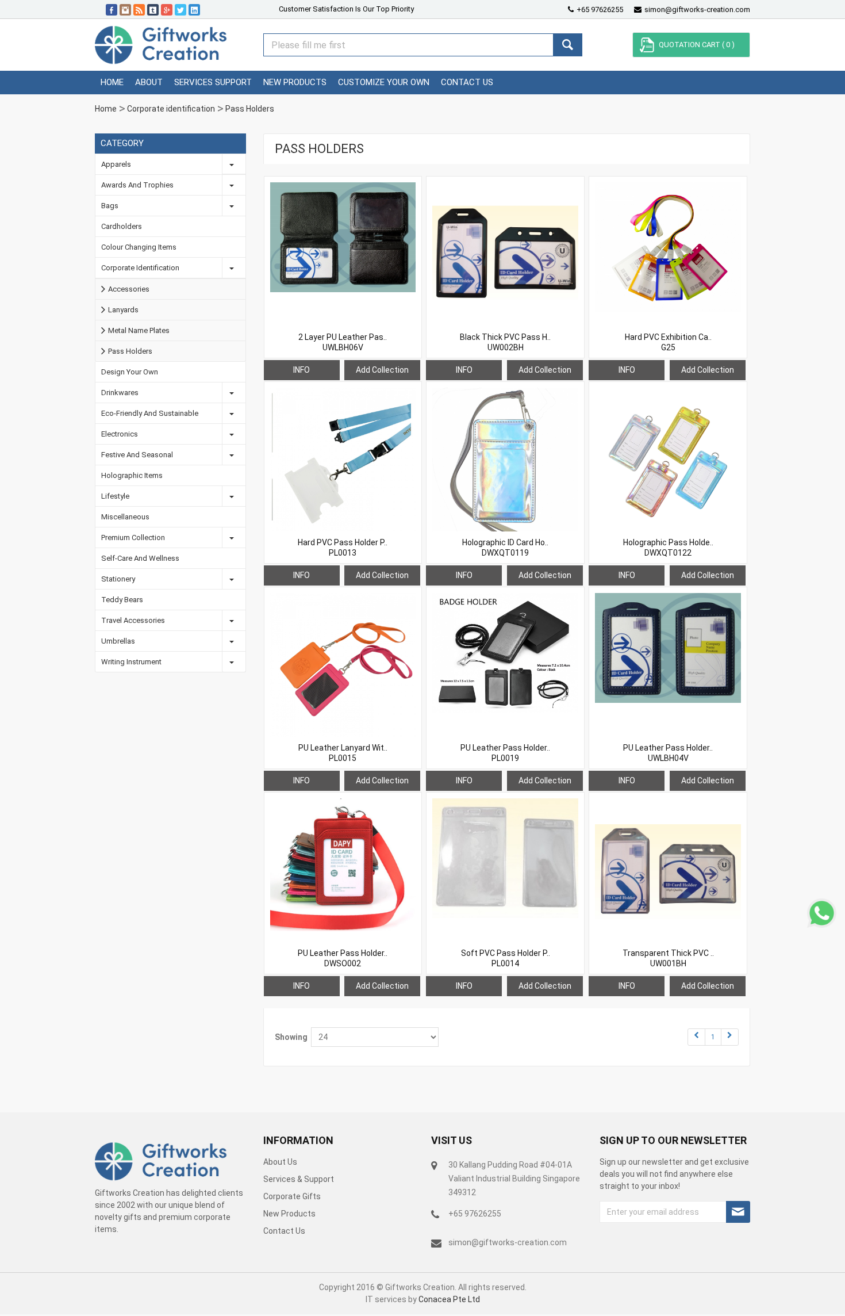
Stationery (118, 579)
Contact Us (284, 1230)
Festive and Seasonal (137, 454)
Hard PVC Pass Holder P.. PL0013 (342, 547)
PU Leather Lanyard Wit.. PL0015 (342, 753)
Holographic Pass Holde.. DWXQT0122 (668, 547)
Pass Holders (249, 108)
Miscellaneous (125, 516)
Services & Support (298, 1179)
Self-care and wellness (140, 558)
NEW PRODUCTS (295, 82)
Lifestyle (115, 496)
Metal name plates (139, 330)
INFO (301, 369)
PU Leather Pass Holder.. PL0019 (505, 753)
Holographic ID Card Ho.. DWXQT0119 (505, 547)
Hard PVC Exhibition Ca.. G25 (668, 342)
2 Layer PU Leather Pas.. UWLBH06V (342, 342)
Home (112, 82)
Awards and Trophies (137, 185)
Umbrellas (118, 641)
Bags (109, 205)
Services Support (213, 82)
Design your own (129, 372)
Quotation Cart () (697, 44)
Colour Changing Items (138, 247)
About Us (280, 1161)
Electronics (119, 434)
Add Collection (382, 369)
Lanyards (123, 309)
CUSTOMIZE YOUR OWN (383, 82)
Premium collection (133, 537)
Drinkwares (120, 392)
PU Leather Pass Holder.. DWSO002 (342, 958)
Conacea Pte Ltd (449, 1299)
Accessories (128, 289)
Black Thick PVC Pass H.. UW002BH (505, 342)
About (149, 82)
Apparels (116, 164)
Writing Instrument (131, 661)
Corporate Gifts (292, 1196)
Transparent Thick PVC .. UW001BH (668, 958)
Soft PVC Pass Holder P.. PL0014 (505, 958)
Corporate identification (171, 108)
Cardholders (121, 226)
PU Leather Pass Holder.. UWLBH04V (668, 753)
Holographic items (132, 475)
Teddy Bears (122, 599)
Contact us (467, 82)
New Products (289, 1213)
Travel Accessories (133, 620)
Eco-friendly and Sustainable (149, 413)
